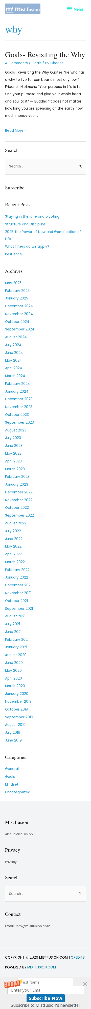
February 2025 (17, 290)
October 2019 (16, 709)
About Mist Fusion (19, 834)
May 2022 (13, 546)
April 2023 (13, 461)
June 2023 (13, 445)
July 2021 (12, 624)
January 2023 (16, 484)
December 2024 (19, 306)
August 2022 (15, 523)
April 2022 (13, 554)
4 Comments (16, 63)
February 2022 (17, 569)
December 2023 (19, 399)
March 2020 (15, 686)
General (12, 768)
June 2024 (14, 352)
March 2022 (15, 562)
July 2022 (13, 531)
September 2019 (19, 717)
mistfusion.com (41, 967)
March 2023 (15, 469)
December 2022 (19, 492)
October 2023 (17, 414)
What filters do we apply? (27, 246)
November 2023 (18, 407)
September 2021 (19, 608)
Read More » (15, 130)
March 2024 (15, 376)
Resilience (13, 254)
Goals (36, 63)
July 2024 (13, 345)
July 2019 (12, 732)
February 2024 (17, 383)
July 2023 (13, 437)
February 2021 (17, 639)
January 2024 (17, 391)
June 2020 (14, 662)
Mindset (11, 784)
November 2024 (19, 314)
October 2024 (17, 321)
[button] (45, 993)
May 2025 (13, 283)
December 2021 (18, 585)
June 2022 (13, 538)
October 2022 (17, 507)
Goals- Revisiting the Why (45, 54)
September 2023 (19, 422)
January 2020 (16, 693)
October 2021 (16, 600)
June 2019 (13, 740)
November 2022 (18, 500)
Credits (78, 957)
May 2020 (13, 670)
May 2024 (13, 360)
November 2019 (18, 701)
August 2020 (16, 655)
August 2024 (16, 337)
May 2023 (13, 453)
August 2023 (15, 430)
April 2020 (13, 678)
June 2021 (13, 631)
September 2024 (19, 329)
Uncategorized (17, 792)
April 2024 (13, 368)
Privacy (11, 862)
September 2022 (19, 515)
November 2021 (18, 593)
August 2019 (15, 724)
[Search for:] (45, 166)
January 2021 (16, 647)
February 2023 (17, 476)
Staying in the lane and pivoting (32, 216)
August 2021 (15, 616)
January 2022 (16, 577)
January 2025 (16, 298)
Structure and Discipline (25, 224)
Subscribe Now (45, 998)
